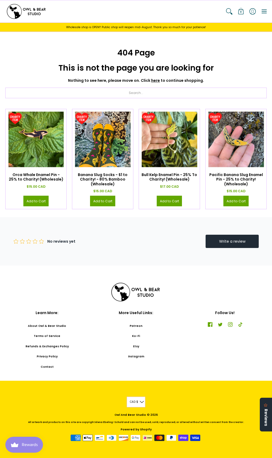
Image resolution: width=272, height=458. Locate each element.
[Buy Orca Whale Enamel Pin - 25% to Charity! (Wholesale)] (36, 139)
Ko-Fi (136, 336)
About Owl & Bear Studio (47, 326)
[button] (229, 11)
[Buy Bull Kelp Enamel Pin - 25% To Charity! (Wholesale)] (169, 139)
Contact (47, 367)
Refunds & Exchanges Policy (47, 346)
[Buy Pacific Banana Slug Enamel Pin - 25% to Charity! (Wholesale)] (236, 139)
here (155, 80)
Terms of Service (47, 336)
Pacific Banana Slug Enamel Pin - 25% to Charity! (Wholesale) (236, 179)
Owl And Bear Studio (130, 415)
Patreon (136, 326)
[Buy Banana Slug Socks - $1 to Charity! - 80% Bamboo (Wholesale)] (102, 139)
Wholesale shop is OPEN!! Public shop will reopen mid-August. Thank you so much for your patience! (136, 27)
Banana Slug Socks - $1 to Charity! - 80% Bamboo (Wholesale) (103, 179)
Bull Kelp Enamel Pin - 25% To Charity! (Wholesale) (169, 177)
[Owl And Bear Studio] (26, 11)
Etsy (136, 346)
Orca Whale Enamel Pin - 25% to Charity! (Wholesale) (36, 177)
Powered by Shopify (136, 429)
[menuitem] (229, 11)
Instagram (136, 356)
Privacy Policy (47, 356)
